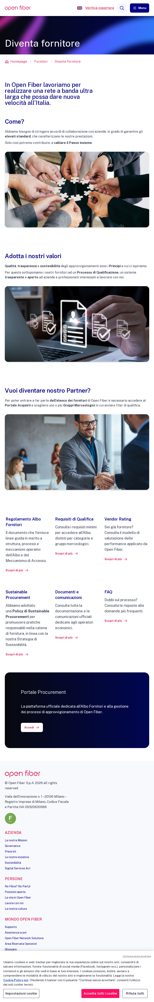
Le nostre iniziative (17, 857)
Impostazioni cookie (21, 993)
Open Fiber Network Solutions (24, 938)
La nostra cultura (16, 908)
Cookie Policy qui (15, 980)
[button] (139, 8)
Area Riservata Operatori (21, 943)
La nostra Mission (16, 840)
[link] (17, 570)
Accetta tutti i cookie (100, 993)
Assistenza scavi (15, 932)
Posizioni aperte (15, 892)
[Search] (122, 8)
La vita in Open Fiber (18, 897)
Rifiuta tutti (135, 993)
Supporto (11, 927)
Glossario (11, 949)
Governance (12, 846)
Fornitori (41, 61)
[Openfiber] (79, 8)
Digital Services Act (17, 868)
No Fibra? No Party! (17, 886)
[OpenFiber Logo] (17, 8)
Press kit (10, 851)
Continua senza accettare (137, 956)
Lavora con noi (14, 903)
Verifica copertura (99, 8)
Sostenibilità (13, 862)
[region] (77, 976)
